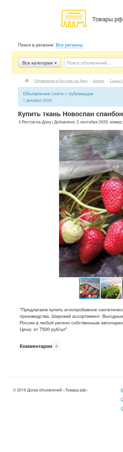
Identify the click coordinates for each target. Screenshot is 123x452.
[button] (111, 288)
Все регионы (69, 44)
